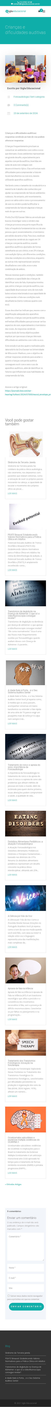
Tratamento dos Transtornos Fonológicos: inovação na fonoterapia (21, 1062)
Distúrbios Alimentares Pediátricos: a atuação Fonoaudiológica (25, 842)
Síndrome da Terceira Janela (21, 462)
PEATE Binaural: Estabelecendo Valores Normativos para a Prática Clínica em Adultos (24, 536)
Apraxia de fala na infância (20, 988)
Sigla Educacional (30, 88)
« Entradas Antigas (13, 1184)
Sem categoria (37, 97)
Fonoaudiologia (21, 97)
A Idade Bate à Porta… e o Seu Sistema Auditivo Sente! (22, 691)
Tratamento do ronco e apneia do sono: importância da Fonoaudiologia (24, 767)
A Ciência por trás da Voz (20, 916)
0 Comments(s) (21, 105)
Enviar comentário (26, 1306)
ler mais (12, 493)
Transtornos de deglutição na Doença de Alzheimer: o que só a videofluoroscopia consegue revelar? (23, 614)
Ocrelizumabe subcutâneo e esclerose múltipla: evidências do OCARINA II (24, 1139)
